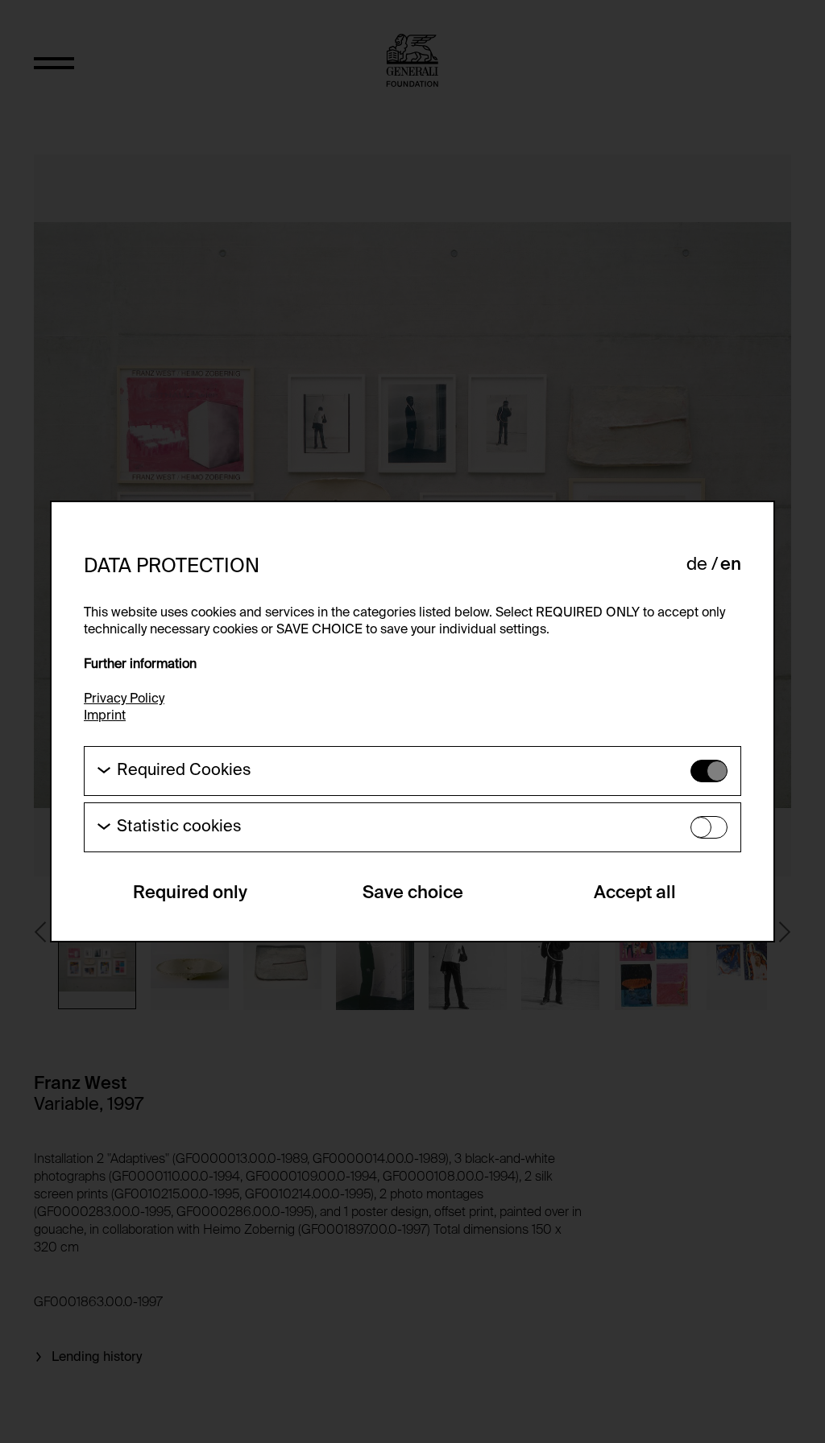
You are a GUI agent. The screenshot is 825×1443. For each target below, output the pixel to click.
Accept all (635, 893)
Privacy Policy (124, 699)
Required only (190, 893)
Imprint (105, 716)
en (730, 565)
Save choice (413, 893)
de (696, 565)
